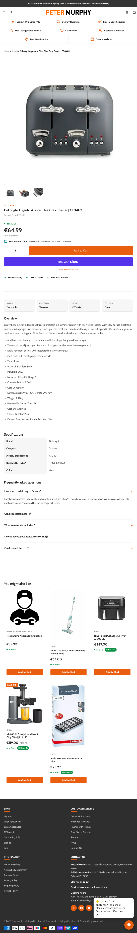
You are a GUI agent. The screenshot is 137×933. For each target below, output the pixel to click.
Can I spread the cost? (68, 548)
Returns (74, 837)
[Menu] (4, 12)
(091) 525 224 (82, 881)
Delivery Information (81, 816)
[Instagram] (81, 908)
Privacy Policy (10, 880)
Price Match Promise (81, 832)
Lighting (8, 816)
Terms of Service (12, 875)
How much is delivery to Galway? (68, 491)
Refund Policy (11, 890)
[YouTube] (89, 908)
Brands (15, 51)
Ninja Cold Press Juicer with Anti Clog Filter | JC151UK (22, 736)
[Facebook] (74, 908)
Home (7, 51)
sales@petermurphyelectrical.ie (92, 887)
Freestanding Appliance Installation (24, 635)
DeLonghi (9, 205)
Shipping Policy (11, 885)
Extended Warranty (80, 821)
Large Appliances (12, 821)
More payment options (68, 269)
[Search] (11, 12)
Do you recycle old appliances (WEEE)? (68, 536)
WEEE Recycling (12, 864)
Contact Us (76, 847)
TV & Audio (9, 832)
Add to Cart (81, 250)
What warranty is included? (68, 525)
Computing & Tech (13, 837)
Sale (6, 847)
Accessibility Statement (15, 869)
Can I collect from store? (68, 514)
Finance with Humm (81, 826)
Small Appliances (12, 826)
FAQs (73, 842)
